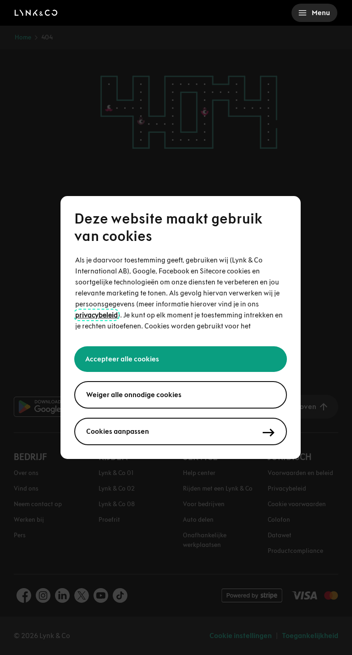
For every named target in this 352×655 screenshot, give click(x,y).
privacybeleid (96, 315)
